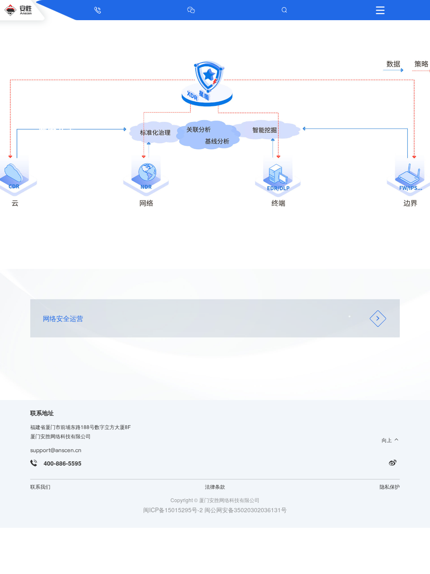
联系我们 (40, 486)
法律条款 (215, 486)
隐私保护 (390, 486)
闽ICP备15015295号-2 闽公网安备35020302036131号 (215, 510)
